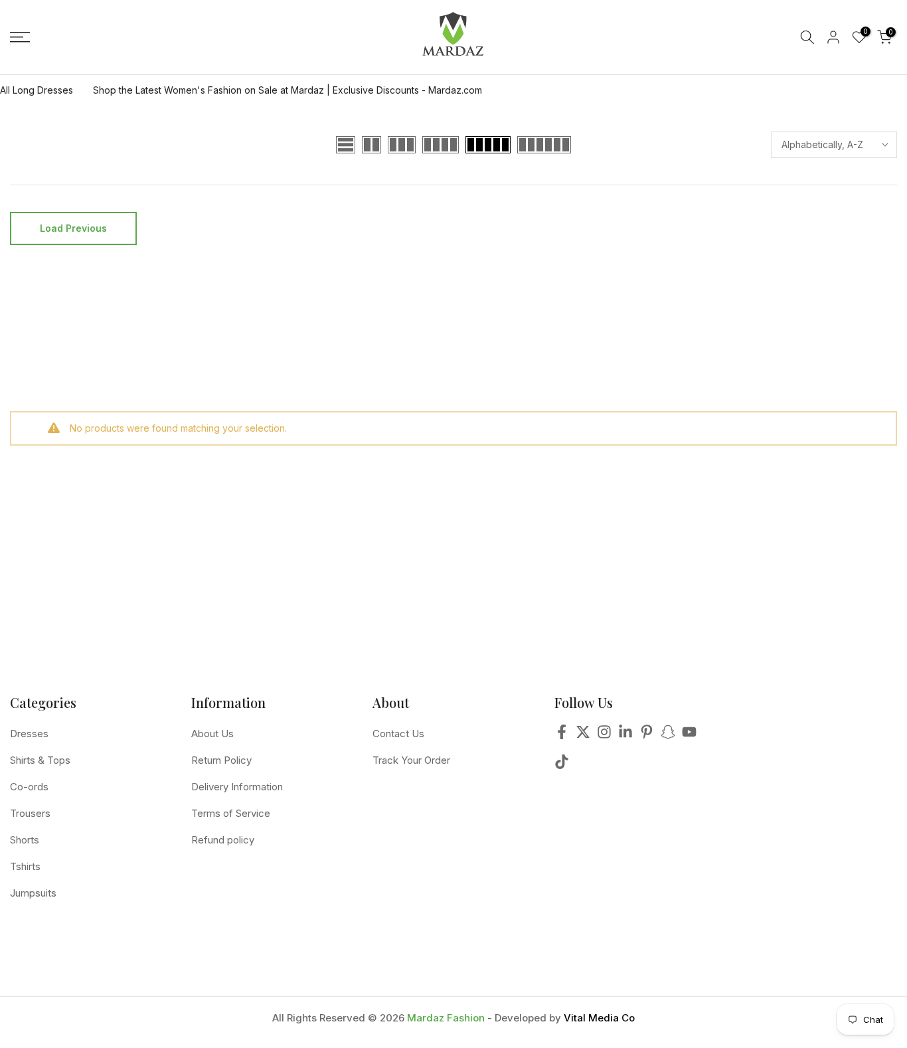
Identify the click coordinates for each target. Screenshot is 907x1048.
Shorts (24, 839)
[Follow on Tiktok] (561, 765)
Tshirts (25, 866)
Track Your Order (411, 760)
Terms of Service (230, 813)
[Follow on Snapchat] (668, 735)
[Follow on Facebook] (561, 735)
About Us (212, 733)
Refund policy (222, 839)
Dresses (29, 733)
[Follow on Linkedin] (625, 735)
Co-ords (29, 786)
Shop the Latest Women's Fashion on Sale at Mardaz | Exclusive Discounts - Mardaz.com (287, 90)
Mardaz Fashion (446, 1017)
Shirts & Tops (40, 760)
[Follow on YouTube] (689, 735)
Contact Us (398, 733)
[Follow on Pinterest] (646, 735)
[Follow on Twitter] (583, 735)
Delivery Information (237, 786)
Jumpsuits (33, 893)
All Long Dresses (36, 90)
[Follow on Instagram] (604, 735)
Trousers (30, 813)
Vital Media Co (599, 1017)
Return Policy (221, 760)
